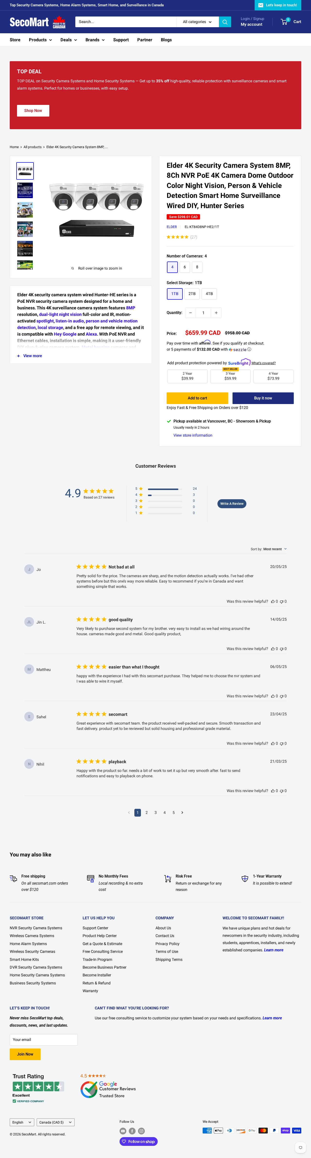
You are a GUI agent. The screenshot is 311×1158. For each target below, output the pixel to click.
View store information (192, 435)
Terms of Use (167, 951)
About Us (163, 928)
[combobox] (269, 549)
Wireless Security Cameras (32, 951)
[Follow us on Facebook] (132, 1131)
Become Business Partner (104, 967)
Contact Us (165, 935)
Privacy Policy (168, 943)
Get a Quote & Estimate (102, 943)
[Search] (225, 22)
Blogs (166, 39)
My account (251, 24)
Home (14, 147)
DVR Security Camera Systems (36, 967)
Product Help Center (100, 935)
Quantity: (174, 312)
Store (15, 39)
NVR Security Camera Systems (36, 928)
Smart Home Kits (24, 959)
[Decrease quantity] (190, 313)
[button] (230, 349)
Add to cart (197, 398)
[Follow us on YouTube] (123, 1131)
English (17, 1122)
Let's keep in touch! (281, 5)
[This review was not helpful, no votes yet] (281, 601)
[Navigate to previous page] (129, 813)
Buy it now (263, 398)
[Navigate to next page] (182, 813)
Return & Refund (97, 983)
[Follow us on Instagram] (141, 1131)
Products (38, 39)
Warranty (90, 991)
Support (121, 39)
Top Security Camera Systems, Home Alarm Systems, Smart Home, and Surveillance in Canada (87, 5)
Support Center (95, 928)
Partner (144, 39)
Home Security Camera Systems (37, 975)
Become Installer (97, 975)
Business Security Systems (33, 983)
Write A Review (231, 504)
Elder (172, 227)
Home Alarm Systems (28, 943)
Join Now (25, 1054)
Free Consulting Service (103, 951)
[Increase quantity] (216, 313)
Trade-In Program (97, 959)
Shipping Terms (169, 959)
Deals (66, 39)
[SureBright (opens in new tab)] (239, 360)
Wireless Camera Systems (32, 935)
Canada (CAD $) (51, 1122)
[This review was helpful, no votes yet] (273, 601)
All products (33, 147)
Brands (92, 39)
